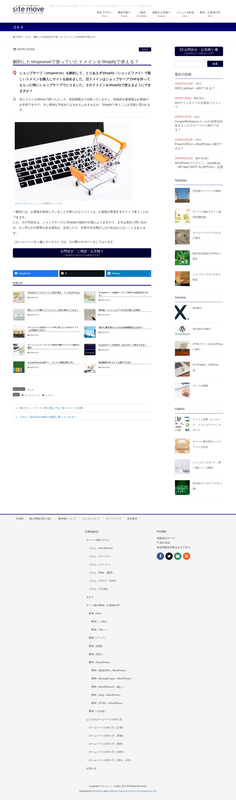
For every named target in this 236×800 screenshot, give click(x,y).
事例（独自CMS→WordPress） (109, 670)
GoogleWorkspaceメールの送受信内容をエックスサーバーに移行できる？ (199, 125)
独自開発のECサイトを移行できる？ (115, 362)
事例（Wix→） (99, 629)
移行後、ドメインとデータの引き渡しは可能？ (120, 310)
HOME (20, 518)
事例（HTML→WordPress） (107, 703)
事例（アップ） (98, 637)
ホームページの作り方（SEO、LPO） (111, 760)
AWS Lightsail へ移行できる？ (195, 88)
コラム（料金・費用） (101, 572)
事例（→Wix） (99, 621)
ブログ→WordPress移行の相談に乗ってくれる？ (47, 416)
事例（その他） (202, 158)
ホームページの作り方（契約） (107, 743)
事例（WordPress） (100, 662)
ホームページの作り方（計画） (107, 727)
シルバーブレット (23, 203)
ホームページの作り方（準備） (107, 735)
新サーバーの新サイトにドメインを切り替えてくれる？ (53, 310)
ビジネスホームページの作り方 (104, 719)
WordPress (97, 791)
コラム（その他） (99, 588)
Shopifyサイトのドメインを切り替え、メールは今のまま (54, 292)
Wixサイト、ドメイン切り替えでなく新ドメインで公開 (51, 407)
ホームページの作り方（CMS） (107, 751)
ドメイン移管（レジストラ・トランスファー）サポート (207, 425)
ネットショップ (32, 395)
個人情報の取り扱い (41, 518)
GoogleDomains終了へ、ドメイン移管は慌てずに (51, 362)
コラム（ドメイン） (100, 564)
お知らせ (91, 768)
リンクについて (91, 518)
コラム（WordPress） (101, 548)
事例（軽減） (96, 646)
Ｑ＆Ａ (145, 49)
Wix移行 (197, 308)
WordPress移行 (202, 328)
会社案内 (132, 518)
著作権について (67, 518)
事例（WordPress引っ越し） (108, 686)
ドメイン (49, 395)
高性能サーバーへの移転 (207, 190)
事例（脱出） (96, 654)
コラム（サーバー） (100, 556)
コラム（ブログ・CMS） (103, 580)
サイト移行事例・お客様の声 (103, 605)
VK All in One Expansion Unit (142, 791)
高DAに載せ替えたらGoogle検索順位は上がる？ (121, 327)
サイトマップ (113, 518)
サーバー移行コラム (97, 539)
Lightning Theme (116, 791)
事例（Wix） (199, 98)
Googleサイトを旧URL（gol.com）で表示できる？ (122, 345)
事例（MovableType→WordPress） (112, 678)
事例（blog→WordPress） (106, 694)
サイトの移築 (200, 385)
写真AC (47, 203)
